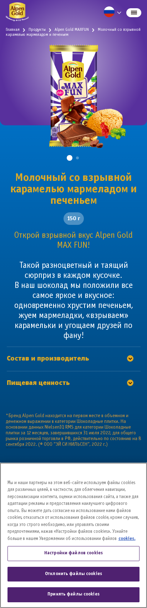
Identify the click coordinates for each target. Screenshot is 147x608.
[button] (70, 158)
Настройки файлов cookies (73, 553)
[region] (73, 535)
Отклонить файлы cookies (73, 574)
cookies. (127, 539)
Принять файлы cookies (73, 594)
